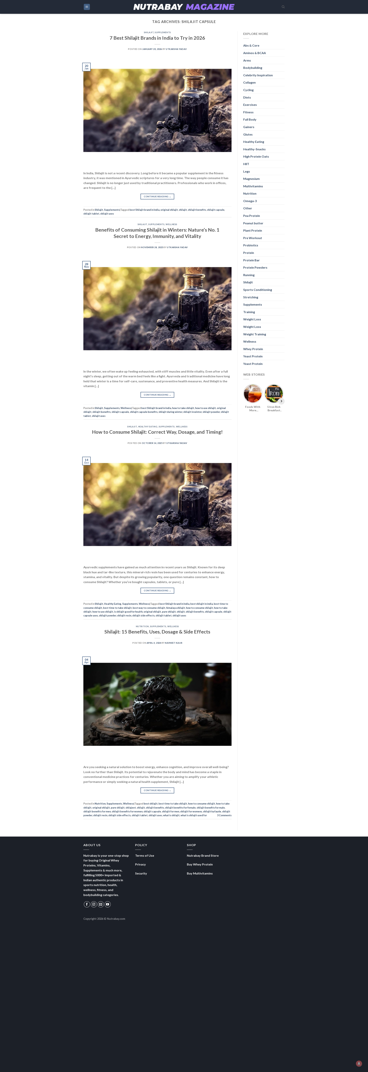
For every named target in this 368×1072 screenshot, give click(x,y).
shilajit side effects (143, 615)
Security (141, 873)
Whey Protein (253, 349)
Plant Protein (252, 230)
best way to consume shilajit (149, 607)
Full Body (249, 119)
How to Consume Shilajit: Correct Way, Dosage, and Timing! (157, 432)
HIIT (246, 164)
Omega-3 (250, 201)
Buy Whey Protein (200, 864)
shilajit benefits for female (180, 807)
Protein (248, 252)
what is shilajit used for (194, 815)
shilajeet (131, 807)
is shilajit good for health (128, 611)
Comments (224, 815)
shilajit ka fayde (212, 811)
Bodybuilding (252, 67)
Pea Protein (251, 215)
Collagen (249, 82)
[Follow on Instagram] (94, 904)
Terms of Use (144, 855)
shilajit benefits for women (127, 811)
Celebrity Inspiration (258, 75)
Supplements (163, 32)
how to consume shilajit (199, 607)
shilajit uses (107, 213)
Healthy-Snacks (254, 149)
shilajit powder (211, 411)
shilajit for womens (191, 811)
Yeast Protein (253, 356)
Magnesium (251, 178)
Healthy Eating (148, 426)
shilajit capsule (215, 209)
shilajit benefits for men (97, 811)
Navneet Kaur (173, 643)
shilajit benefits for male (211, 807)
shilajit (183, 209)
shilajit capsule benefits (144, 411)
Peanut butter (253, 223)
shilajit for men (170, 811)
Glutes (248, 134)
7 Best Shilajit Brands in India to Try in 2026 (157, 38)
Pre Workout (252, 238)
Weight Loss (252, 319)
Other (247, 208)
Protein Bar (251, 260)
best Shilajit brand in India (144, 209)
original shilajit (169, 209)
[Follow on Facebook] (87, 904)
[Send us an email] (101, 904)
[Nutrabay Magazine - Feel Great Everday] (184, 7)
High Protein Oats (256, 156)
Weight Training (254, 334)
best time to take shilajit (117, 607)
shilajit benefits (197, 209)
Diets (247, 97)
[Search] (283, 7)
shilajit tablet (91, 213)
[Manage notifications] (359, 1063)
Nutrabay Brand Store (203, 855)
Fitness (248, 112)
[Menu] (87, 7)
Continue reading (157, 196)
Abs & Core (251, 45)
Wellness (171, 224)
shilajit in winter (192, 411)
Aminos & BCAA (254, 53)
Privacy (140, 864)
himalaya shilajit (175, 607)
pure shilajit (169, 611)
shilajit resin (124, 615)
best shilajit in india (201, 603)
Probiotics (250, 245)
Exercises (250, 104)
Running (249, 275)
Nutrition (142, 626)
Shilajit (149, 32)
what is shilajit (171, 815)
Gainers (248, 127)
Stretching (250, 297)
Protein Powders (255, 267)
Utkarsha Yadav (176, 49)
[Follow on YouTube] (107, 904)
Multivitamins (253, 186)
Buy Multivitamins (200, 873)
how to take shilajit (183, 408)
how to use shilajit (205, 408)
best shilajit (151, 803)
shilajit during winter (170, 411)
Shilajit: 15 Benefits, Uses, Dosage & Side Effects (157, 631)
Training (249, 312)
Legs (246, 171)
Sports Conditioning (257, 289)
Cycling (248, 90)
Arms (247, 60)
